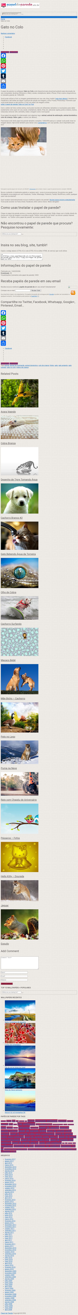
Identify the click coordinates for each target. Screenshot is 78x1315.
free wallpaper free (58, 1124)
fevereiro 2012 (10, 1221)
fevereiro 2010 (10, 1267)
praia (63, 1143)
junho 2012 (9, 1215)
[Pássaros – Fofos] (39, 819)
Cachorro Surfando (11, 623)
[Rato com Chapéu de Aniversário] (39, 784)
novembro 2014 (10, 1169)
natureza (24, 1127)
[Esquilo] (39, 924)
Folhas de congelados (13, 1045)
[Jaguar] (39, 891)
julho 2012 (8, 1213)
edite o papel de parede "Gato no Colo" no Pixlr (17, 104)
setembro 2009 (10, 1277)
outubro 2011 (9, 1229)
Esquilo (5, 943)
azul (17, 1121)
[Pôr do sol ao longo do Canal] (20, 1065)
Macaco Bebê (8, 660)
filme (11, 1124)
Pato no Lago (8, 736)
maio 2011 (8, 1238)
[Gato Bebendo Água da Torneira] (39, 536)
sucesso (70, 1143)
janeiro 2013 (9, 1202)
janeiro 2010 (9, 1269)
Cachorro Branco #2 (12, 517)
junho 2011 (9, 1236)
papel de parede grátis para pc (41, 1136)
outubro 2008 (9, 1298)
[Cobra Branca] (39, 427)
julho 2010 (8, 1258)
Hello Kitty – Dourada (12, 876)
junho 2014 (9, 1175)
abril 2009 (8, 1286)
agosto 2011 (9, 1232)
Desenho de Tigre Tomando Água (19, 479)
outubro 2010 (9, 1252)
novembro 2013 (10, 1186)
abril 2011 (8, 1240)
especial (4, 1124)
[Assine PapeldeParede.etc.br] (73, 293)
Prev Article (5, 52)
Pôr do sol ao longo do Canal (15, 1067)
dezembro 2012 (10, 1204)
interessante (71, 1124)
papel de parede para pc (25, 1142)
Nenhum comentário (8, 33)
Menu (3, 17)
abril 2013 (8, 1198)
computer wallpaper (46, 1120)
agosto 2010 (9, 1256)
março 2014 (9, 1179)
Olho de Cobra (8, 592)
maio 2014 (8, 1177)
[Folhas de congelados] (20, 1043)
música (9, 1127)
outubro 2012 (9, 1207)
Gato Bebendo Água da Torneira (18, 554)
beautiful (21, 1121)
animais (3, 1121)
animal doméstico (31, 365)
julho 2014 (8, 1173)
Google (51, 294)
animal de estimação (17, 365)
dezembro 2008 (10, 1294)
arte (13, 1121)
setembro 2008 (10, 1300)
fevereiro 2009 (10, 1290)
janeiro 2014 (9, 1182)
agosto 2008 (9, 1302)
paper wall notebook (50, 1142)
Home (3, 19)
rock (66, 1143)
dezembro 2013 (10, 1184)
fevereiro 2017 (10, 1159)
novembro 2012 (10, 1205)
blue (26, 1121)
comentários (42, 123)
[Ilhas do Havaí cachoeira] (20, 1088)
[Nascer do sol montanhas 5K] (20, 1111)
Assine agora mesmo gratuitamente (62, 200)
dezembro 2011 (10, 1225)
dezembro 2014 (10, 1167)
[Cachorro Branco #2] (39, 498)
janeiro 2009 (9, 1292)
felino (52, 365)
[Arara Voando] (39, 393)
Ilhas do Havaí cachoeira (13, 1090)
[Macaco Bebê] (39, 642)
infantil (65, 1124)
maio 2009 (8, 1285)
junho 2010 (9, 1259)
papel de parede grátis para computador (32, 1133)
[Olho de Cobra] (39, 573)
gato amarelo (63, 365)
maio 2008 (8, 1308)
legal (3, 1127)
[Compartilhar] (39, 86)
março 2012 (9, 1219)
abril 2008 (8, 1310)
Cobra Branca (8, 443)
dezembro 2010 (10, 1248)
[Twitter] (39, 70)
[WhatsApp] (39, 60)
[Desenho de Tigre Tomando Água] (39, 461)
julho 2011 (8, 1234)
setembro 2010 (10, 1254)
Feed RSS (34, 296)
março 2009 (9, 1288)
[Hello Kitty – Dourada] (39, 857)
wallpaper (7, 1146)
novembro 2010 (10, 1250)
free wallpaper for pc (44, 1124)
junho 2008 (9, 1306)
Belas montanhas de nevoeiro (15, 1022)
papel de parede (49, 1127)
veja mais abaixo (61, 99)
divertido (70, 1121)
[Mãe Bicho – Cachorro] (39, 679)
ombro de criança (22, 367)
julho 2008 (8, 1304)
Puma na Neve (9, 768)
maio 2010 (8, 1261)
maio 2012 (8, 1217)
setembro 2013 (10, 1190)
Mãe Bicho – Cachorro (13, 698)
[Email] (39, 81)
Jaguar (5, 905)
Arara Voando (8, 411)
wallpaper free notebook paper (15, 1149)
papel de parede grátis (32, 1130)
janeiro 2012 (9, 1223)
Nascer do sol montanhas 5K (15, 1113)
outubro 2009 (9, 1275)
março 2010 (9, 1265)
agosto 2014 (9, 1171)
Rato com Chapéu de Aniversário (19, 799)
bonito (31, 1120)
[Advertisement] (39, 172)
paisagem (34, 1128)
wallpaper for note (24, 1145)
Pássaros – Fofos (10, 838)
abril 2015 (8, 1163)
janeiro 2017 (9, 1161)
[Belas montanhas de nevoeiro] (20, 1020)
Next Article (14, 52)
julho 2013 (8, 1194)
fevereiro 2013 (10, 1200)
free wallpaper (26, 1124)
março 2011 (9, 1242)
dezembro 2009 (10, 1271)
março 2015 (9, 1165)
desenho (62, 1121)
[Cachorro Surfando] (39, 608)
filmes (15, 1124)
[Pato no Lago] (39, 717)
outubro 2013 (9, 1188)
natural (15, 1128)
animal (7, 365)
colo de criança (43, 365)
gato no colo (11, 367)
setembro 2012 (10, 1209)
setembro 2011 (10, 1231)
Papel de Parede (7, 1313)
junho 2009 (9, 1283)
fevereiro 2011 (10, 1244)
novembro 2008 (10, 1296)
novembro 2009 (10, 1273)
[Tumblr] (39, 75)
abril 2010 (8, 1263)
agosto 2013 (9, 1192)
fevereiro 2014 (10, 1180)
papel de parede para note (35, 1139)
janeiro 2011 (9, 1246)
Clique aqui (32, 189)
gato (56, 365)
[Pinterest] (39, 65)
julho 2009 (8, 1281)
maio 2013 (8, 1196)
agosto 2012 (9, 1211)
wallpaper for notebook (47, 1145)
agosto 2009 (9, 1279)
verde (74, 1143)
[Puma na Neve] (39, 752)
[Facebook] (39, 55)
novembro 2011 (10, 1227)
